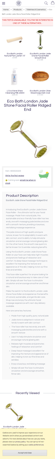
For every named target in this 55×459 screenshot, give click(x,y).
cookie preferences (36, 445)
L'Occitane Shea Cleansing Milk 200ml (14, 92)
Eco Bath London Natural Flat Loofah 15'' (14, 55)
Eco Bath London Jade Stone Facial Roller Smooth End (40, 56)
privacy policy (20, 442)
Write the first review (14, 176)
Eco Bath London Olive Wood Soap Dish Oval (40, 92)
